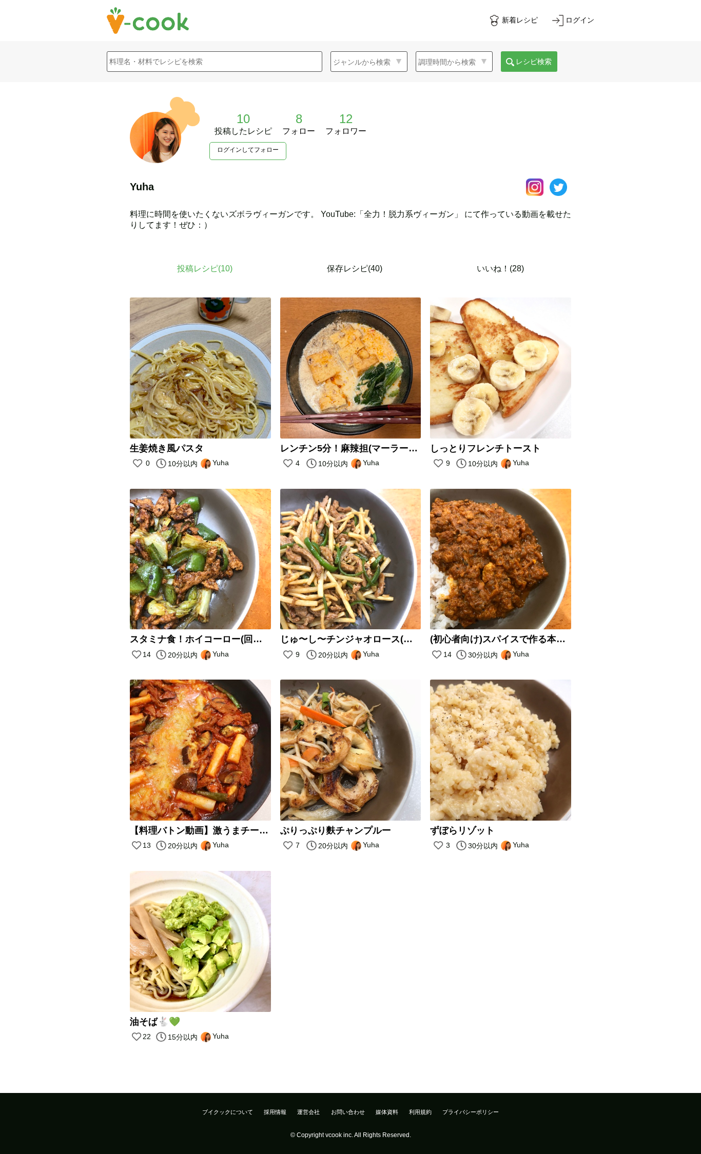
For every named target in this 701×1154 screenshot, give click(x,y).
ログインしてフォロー (248, 149)
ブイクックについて (227, 1112)
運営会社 (308, 1112)
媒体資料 (387, 1112)
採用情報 (275, 1112)
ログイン (580, 20)
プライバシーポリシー (470, 1112)
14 (147, 654)
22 (147, 1036)
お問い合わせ (348, 1112)
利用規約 (420, 1112)
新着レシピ (520, 20)
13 (147, 845)
